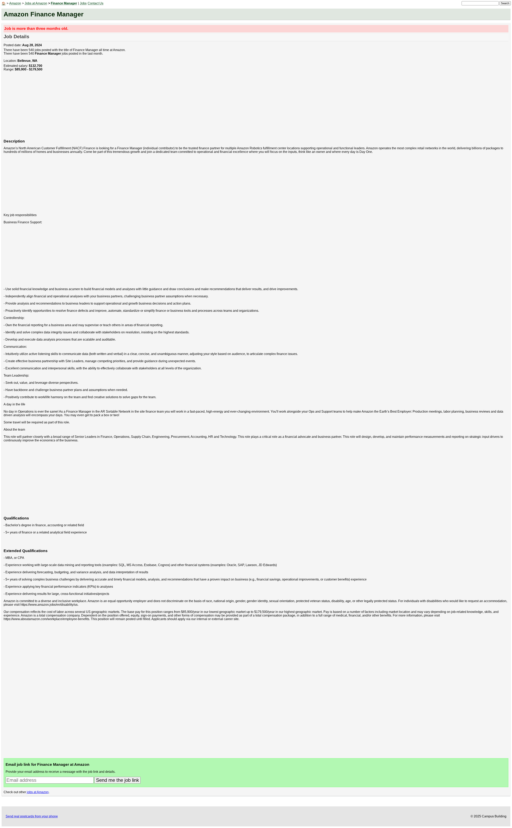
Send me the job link (117, 780)
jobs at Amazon (38, 792)
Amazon (15, 3)
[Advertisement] (124, 107)
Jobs (83, 3)
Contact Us (95, 3)
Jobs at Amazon (36, 3)
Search (505, 3)
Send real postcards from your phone (32, 816)
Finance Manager (64, 3)
